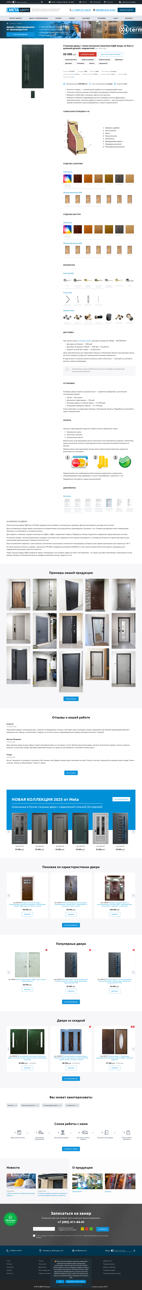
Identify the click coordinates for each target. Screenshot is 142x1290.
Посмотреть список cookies (75, 1281)
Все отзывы (71, 773)
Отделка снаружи (88, 59)
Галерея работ (71, 699)
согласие (43, 1235)
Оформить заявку (87, 54)
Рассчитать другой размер (111, 54)
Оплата (72, 18)
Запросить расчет (126, 10)
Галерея (58, 18)
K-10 (72, 77)
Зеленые (12, 1105)
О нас (115, 18)
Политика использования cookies (71, 1285)
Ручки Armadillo (68, 273)
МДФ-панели (67, 172)
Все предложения (121, 799)
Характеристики (71, 59)
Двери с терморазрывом (38, 18)
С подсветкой (72, 1105)
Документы (103, 63)
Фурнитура (119, 59)
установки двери (84, 341)
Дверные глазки (68, 310)
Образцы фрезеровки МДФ (72, 192)
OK (60, 1281)
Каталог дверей (15, 18)
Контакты (129, 18)
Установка (102, 18)
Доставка (86, 18)
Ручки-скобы (67, 292)
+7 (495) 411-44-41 (71, 1222)
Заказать (27, 914)
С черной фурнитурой (52, 1105)
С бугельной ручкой (30, 1105)
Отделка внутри (104, 59)
